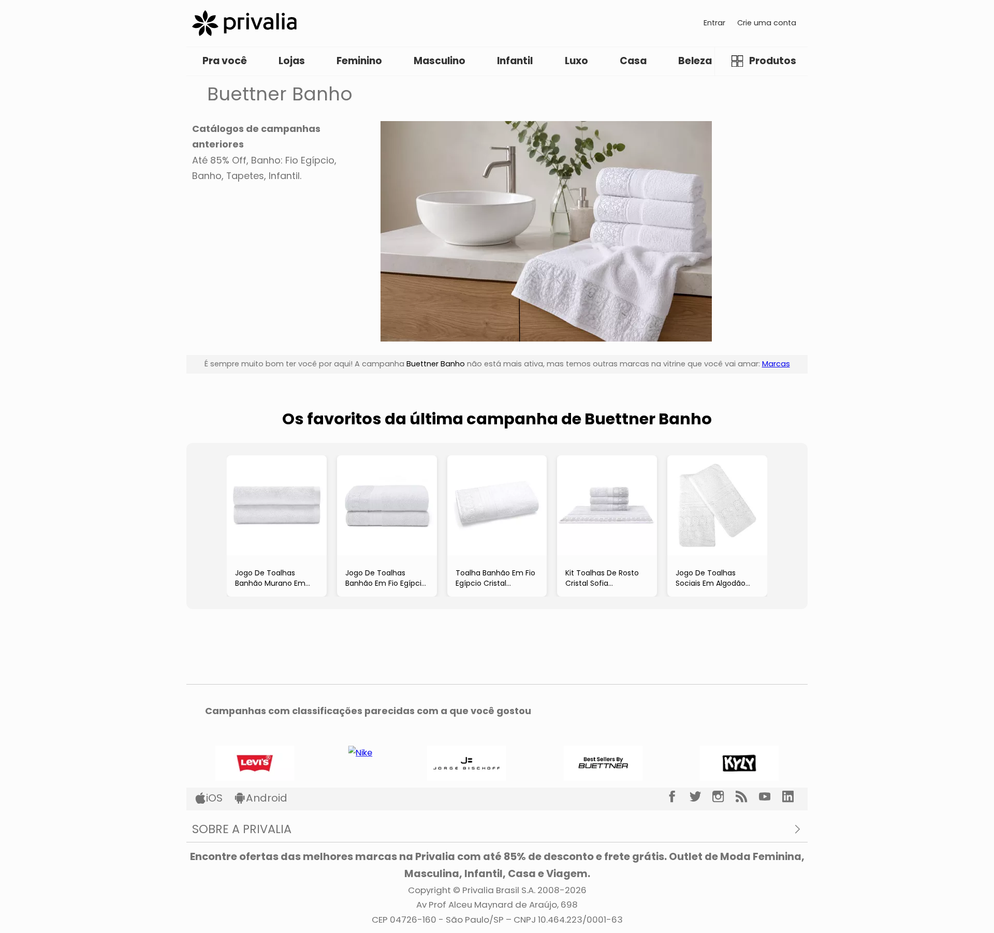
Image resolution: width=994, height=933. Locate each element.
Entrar (714, 23)
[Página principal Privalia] (244, 23)
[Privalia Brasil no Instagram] (724, 797)
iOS (214, 798)
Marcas (776, 364)
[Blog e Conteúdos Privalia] (747, 797)
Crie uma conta (766, 23)
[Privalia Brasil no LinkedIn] (794, 797)
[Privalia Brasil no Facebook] (678, 797)
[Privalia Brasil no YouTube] (770, 797)
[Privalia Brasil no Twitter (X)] (701, 797)
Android (266, 798)
